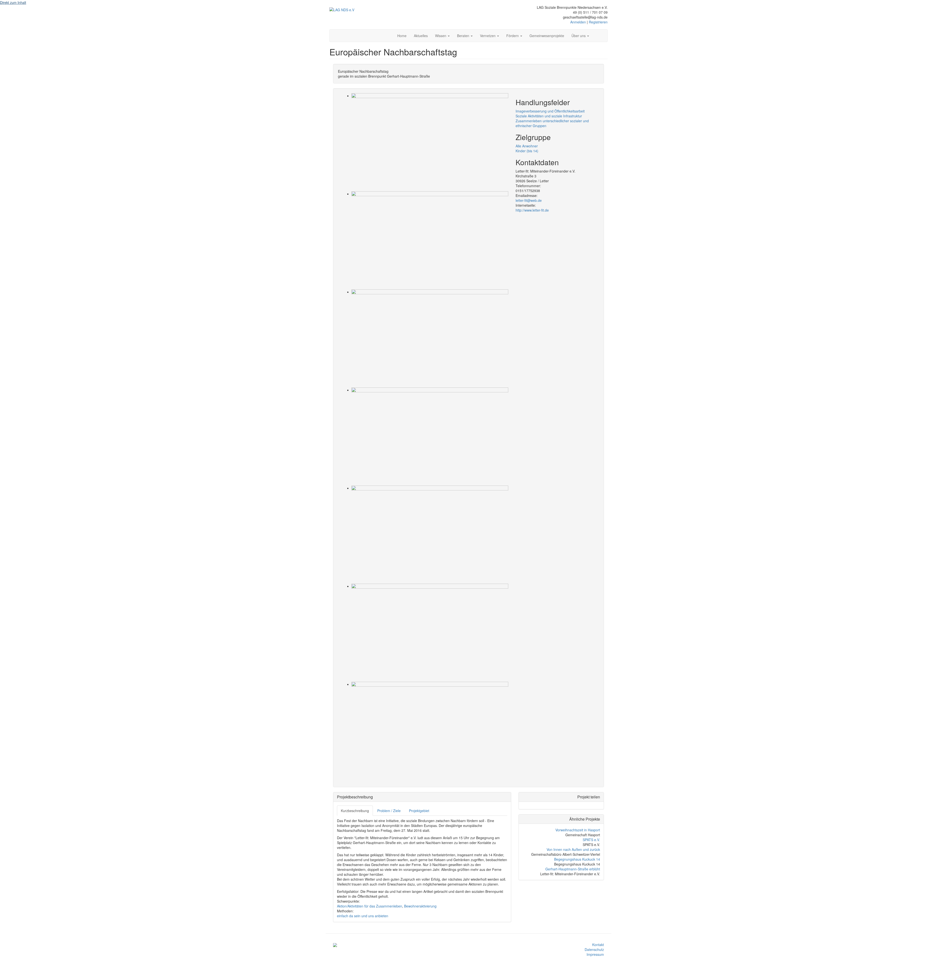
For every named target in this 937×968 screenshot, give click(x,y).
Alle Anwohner (527, 145)
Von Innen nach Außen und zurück (573, 849)
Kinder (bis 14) (527, 150)
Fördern (513, 35)
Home (402, 35)
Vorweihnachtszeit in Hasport (577, 829)
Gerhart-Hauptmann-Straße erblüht (572, 868)
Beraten (463, 35)
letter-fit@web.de (529, 200)
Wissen (441, 35)
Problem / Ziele (389, 810)
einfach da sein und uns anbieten (362, 915)
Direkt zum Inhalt (13, 2)
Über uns (579, 35)
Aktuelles (421, 35)
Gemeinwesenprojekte (547, 35)
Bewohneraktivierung (420, 906)
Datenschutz (594, 949)
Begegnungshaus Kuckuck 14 (577, 859)
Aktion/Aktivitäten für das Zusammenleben (369, 906)
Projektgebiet (419, 810)
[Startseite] (341, 9)
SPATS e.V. (591, 839)
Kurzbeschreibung (355, 810)
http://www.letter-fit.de (532, 210)
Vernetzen (488, 35)
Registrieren (598, 22)
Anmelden (578, 22)
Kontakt (598, 944)
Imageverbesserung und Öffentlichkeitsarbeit (550, 111)
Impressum (595, 954)
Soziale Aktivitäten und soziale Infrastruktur (549, 115)
